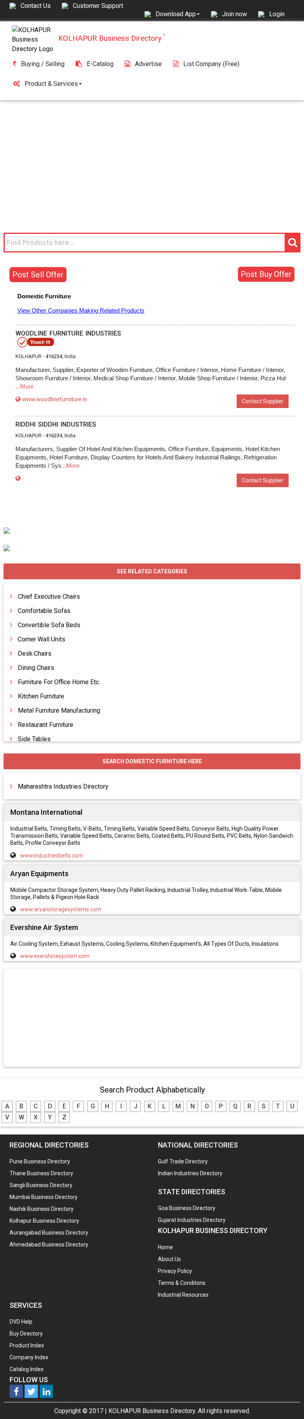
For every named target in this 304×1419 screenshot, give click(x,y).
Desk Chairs (34, 653)
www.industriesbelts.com (51, 855)
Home (165, 1247)
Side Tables (34, 739)
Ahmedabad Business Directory (49, 1244)
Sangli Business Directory (41, 1185)
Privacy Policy (175, 1271)
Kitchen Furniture (41, 696)
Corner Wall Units (41, 639)
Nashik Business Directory (42, 1209)
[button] (178, 13)
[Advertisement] (152, 159)
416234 (54, 356)
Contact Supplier (262, 401)
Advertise (148, 64)
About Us (169, 1259)
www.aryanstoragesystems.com (60, 909)
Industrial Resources (183, 1295)
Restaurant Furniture (45, 724)
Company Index (29, 1357)
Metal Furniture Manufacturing (59, 710)
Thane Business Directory (41, 1173)
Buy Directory (26, 1333)
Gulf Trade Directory (183, 1161)
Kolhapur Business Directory (44, 1221)
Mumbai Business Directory (44, 1197)
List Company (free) (211, 64)
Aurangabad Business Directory (49, 1232)
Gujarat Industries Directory (192, 1220)
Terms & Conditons (181, 1283)
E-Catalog (100, 64)
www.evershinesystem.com (54, 956)
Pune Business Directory (40, 1161)
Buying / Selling (43, 64)
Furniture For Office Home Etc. (59, 682)
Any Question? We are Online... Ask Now (286, 1400)
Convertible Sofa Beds (49, 625)
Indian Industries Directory (190, 1173)
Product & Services (51, 83)
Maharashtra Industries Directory (63, 786)
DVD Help (21, 1321)
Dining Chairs (36, 668)
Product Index (27, 1345)
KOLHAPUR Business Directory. (152, 1411)
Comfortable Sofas (44, 611)
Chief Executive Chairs (49, 596)
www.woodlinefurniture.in (54, 399)
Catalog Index (27, 1369)
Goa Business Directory (186, 1208)
